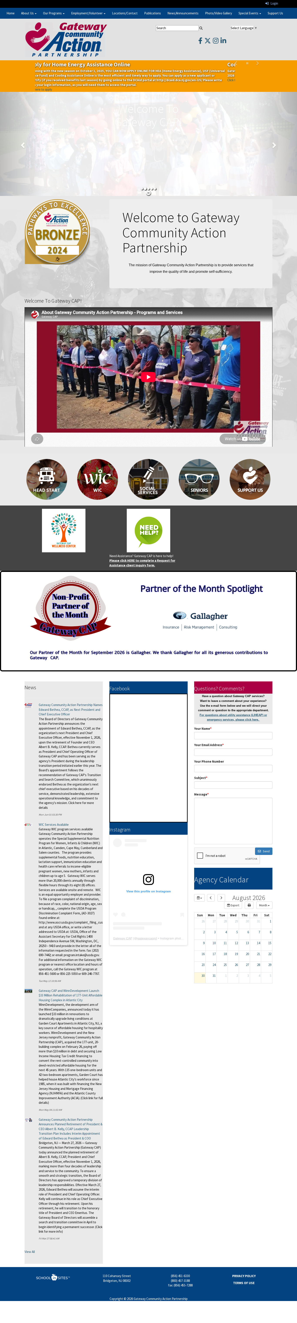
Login (273, 3)
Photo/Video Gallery (218, 13)
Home (11, 13)
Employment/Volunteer (87, 13)
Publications (152, 13)
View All (30, 1242)
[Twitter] (207, 42)
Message (201, 785)
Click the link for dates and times (57, 80)
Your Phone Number (209, 752)
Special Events (249, 13)
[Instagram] (216, 42)
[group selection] (199, 888)
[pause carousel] (247, 63)
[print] (249, 896)
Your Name (203, 719)
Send (265, 842)
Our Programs (52, 13)
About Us (27, 13)
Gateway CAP (122, 929)
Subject (200, 768)
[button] (236, 71)
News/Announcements (183, 13)
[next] (221, 888)
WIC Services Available (54, 815)
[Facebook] (200, 42)
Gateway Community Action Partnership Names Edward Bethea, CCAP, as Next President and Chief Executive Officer (71, 700)
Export (234, 896)
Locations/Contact (125, 13)
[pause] (148, 183)
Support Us (275, 13)
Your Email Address (209, 735)
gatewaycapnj (146, 929)
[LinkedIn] (223, 42)
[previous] (211, 888)
